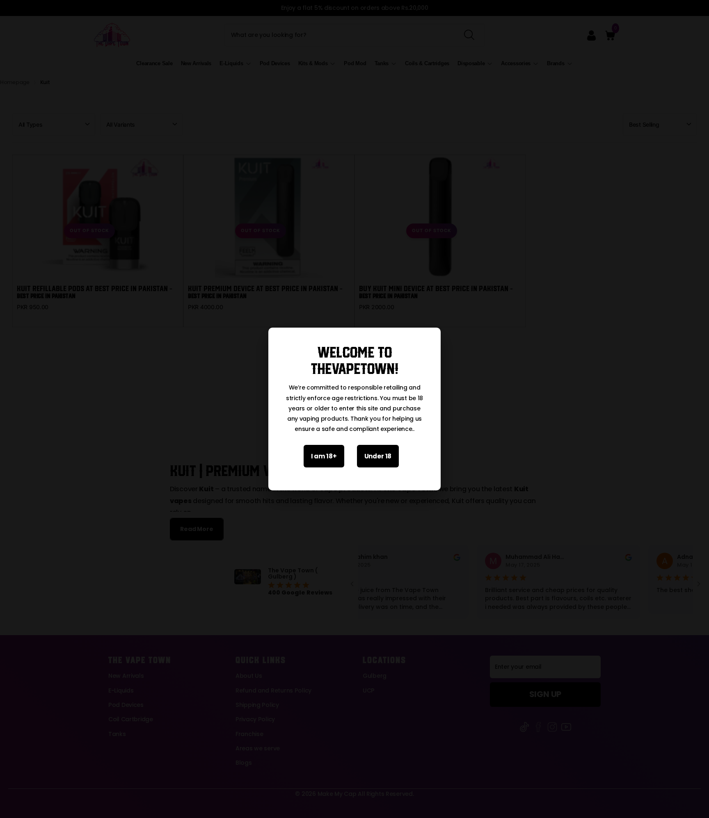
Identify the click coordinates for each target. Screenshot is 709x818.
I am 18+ (324, 456)
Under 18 (378, 456)
